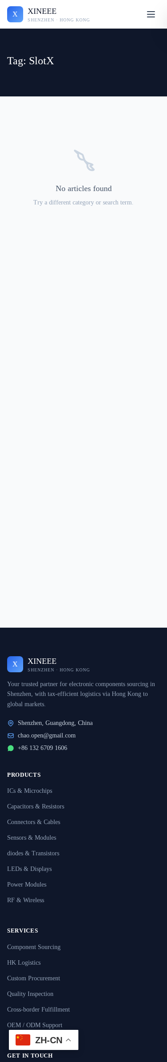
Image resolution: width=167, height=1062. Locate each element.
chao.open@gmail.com (47, 735)
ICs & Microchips (29, 790)
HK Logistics (24, 962)
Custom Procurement (33, 978)
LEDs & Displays (29, 869)
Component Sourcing (34, 947)
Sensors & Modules (31, 837)
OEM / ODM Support (34, 1025)
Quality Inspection (30, 994)
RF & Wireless (25, 900)
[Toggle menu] (151, 14)
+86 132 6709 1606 (42, 748)
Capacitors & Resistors (35, 806)
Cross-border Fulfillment (38, 1009)
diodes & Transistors (33, 853)
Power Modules (26, 884)
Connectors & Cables (33, 822)
